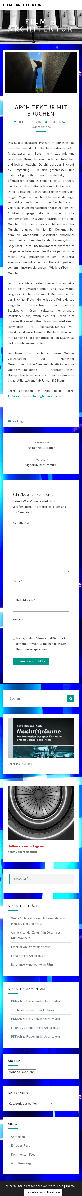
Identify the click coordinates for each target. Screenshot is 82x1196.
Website (18, 619)
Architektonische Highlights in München (35, 396)
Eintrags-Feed (20, 1145)
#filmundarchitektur (22, 852)
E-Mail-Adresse (24, 600)
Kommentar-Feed (23, 1154)
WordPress (55, 1186)
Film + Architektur (22, 4)
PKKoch (55, 122)
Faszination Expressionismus (30, 947)
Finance (16, 1028)
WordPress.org (21, 1163)
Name (18, 581)
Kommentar (22, 522)
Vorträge (18, 421)
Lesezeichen (23, 878)
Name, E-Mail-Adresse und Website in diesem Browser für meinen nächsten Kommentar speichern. (41, 643)
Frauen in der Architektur (28, 956)
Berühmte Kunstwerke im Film (32, 964)
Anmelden (18, 1137)
